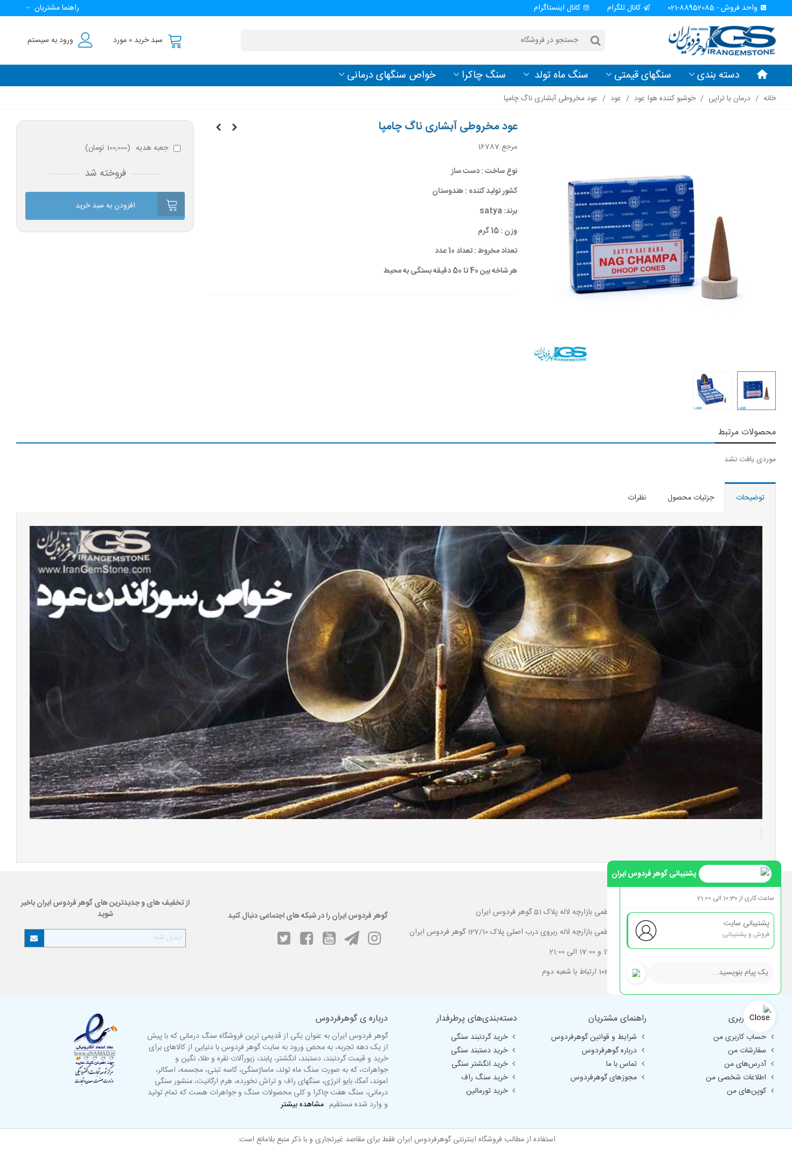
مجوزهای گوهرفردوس (604, 1077)
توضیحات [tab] (750, 497)
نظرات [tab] (637, 497)
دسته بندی (718, 75)
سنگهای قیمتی (642, 75)
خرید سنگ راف (484, 1077)
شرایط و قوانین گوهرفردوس (594, 1037)
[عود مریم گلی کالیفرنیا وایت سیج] (234, 128)
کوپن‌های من (746, 1091)
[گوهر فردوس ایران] (716, 40)
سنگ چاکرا (484, 75)
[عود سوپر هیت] (218, 128)
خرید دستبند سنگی (479, 1050)
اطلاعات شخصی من (736, 1077)
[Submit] (34, 938)
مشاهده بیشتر (302, 1105)
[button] (51, 8)
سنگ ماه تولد (560, 75)
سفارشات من (747, 1050)
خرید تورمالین (487, 1091)
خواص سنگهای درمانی (391, 75)
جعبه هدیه (126, 148)
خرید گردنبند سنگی (479, 1037)
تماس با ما (621, 1064)
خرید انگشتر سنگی (479, 1064)
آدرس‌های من (745, 1064)
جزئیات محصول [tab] (691, 497)
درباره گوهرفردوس (609, 1050)
